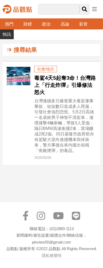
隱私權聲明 (52, 255)
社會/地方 (45, 69)
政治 (46, 24)
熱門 (9, 24)
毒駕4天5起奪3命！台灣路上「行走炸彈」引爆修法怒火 (65, 85)
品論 (65, 24)
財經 (28, 24)
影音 (83, 24)
